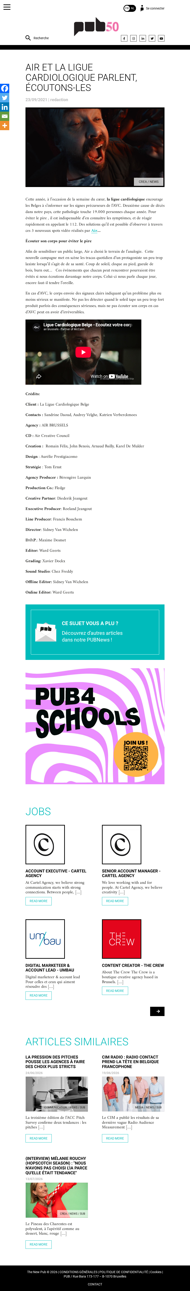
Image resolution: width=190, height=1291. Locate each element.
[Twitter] (152, 38)
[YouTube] (161, 38)
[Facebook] (124, 38)
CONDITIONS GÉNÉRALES (78, 1272)
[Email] (4, 116)
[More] (4, 125)
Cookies (156, 1272)
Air (94, 231)
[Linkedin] (4, 107)
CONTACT (95, 1284)
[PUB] (96, 29)
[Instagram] (133, 38)
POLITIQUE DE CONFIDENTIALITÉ (123, 1272)
